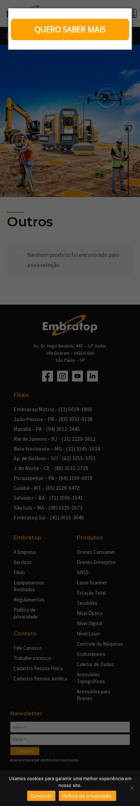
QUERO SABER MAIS (70, 29)
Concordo (41, 796)
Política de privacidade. (87, 796)
